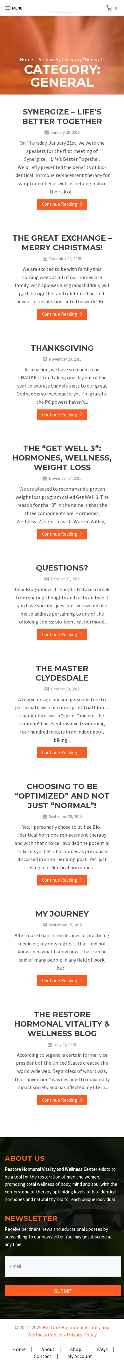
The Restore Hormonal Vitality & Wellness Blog (62, 1024)
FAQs (102, 1349)
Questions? (62, 567)
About (48, 1349)
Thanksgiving (62, 348)
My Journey (62, 913)
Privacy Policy (82, 1334)
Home (26, 59)
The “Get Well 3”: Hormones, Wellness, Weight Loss (62, 458)
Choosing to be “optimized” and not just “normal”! (62, 796)
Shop (75, 1349)
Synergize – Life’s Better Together (62, 116)
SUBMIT (63, 1291)
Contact (43, 1356)
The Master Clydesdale (62, 673)
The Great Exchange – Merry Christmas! (62, 242)
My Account (79, 1356)
